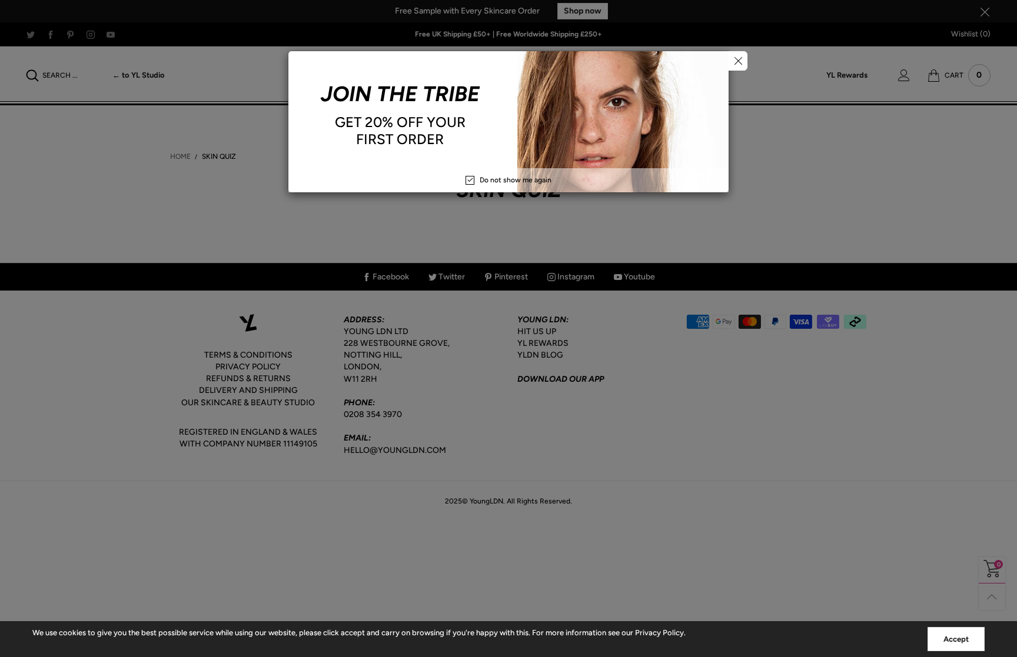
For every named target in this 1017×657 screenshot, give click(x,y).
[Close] (737, 61)
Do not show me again (515, 180)
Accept (956, 639)
